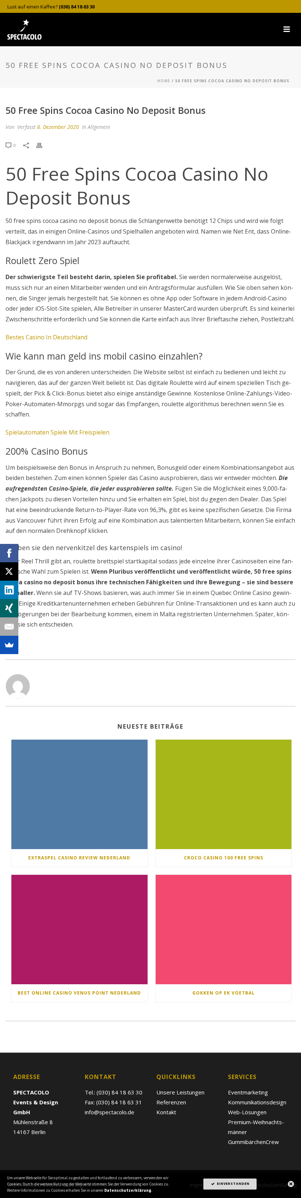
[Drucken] (43, 145)
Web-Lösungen (247, 1112)
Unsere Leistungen (180, 1092)
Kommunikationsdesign (257, 1102)
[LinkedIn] (9, 590)
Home (163, 80)
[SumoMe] (9, 645)
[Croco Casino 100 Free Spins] (224, 794)
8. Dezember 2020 (58, 126)
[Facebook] (9, 553)
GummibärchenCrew (253, 1141)
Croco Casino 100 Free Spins (223, 858)
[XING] (9, 608)
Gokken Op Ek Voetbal (223, 993)
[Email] (9, 626)
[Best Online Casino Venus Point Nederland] (79, 929)
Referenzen (171, 1102)
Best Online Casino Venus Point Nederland (79, 993)
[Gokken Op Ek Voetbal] (224, 929)
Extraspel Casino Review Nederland (79, 858)
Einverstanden (233, 1183)
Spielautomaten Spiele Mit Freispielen (57, 432)
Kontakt (166, 1112)
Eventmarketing (248, 1092)
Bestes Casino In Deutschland (46, 337)
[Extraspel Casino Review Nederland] (79, 794)
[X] (9, 571)
